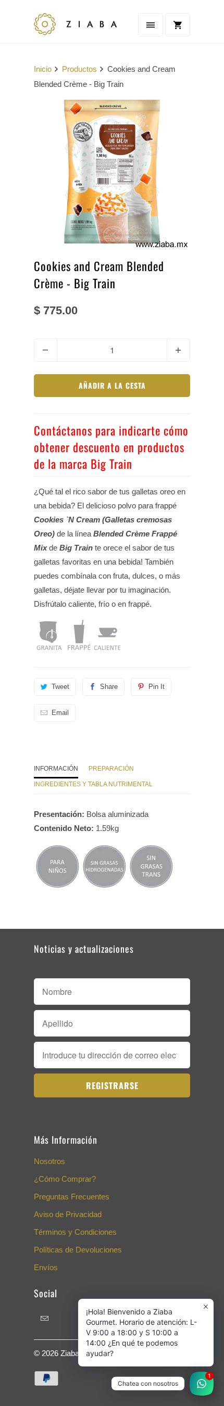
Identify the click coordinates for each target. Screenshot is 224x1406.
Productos (79, 69)
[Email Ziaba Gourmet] (44, 1318)
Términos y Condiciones (75, 1232)
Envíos (46, 1267)
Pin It (156, 687)
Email (60, 713)
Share (109, 687)
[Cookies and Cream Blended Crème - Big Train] (112, 172)
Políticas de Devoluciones (78, 1249)
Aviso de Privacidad (68, 1214)
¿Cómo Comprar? (65, 1178)
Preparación (111, 768)
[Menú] (150, 24)
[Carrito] (177, 24)
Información (56, 768)
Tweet (60, 687)
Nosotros (49, 1161)
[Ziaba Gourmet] (75, 25)
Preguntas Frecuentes (71, 1196)
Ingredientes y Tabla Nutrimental (93, 784)
